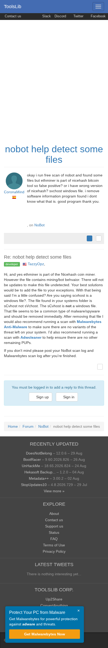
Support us (54, 526)
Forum (28, 426)
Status (54, 532)
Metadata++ (39, 478)
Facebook (98, 16)
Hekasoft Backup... (40, 472)
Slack (46, 16)
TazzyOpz (36, 264)
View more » (54, 491)
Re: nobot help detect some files (37, 257)
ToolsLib (12, 6)
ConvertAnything (54, 605)
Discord (60, 16)
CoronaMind (14, 192)
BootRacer (32, 459)
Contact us (12, 16)
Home (13, 426)
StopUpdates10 (34, 485)
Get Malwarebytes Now (44, 634)
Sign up (42, 397)
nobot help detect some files (54, 154)
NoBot (39, 225)
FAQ (54, 539)
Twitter (77, 16)
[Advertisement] (54, 77)
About (54, 513)
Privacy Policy (54, 551)
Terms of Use (54, 545)
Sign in (68, 397)
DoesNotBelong (39, 453)
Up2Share (54, 599)
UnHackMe (31, 466)
